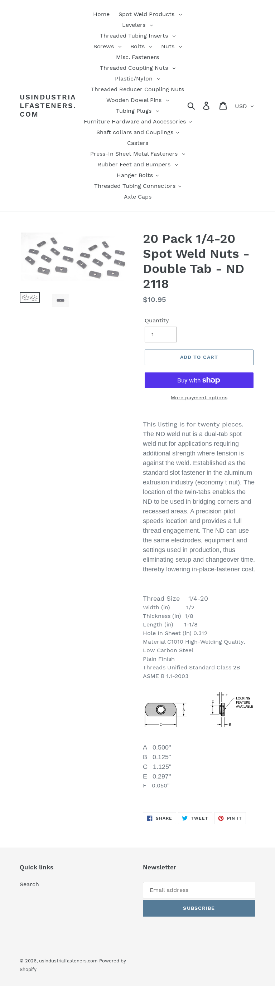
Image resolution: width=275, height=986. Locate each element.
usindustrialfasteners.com (48, 105)
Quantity (157, 320)
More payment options (199, 397)
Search (29, 884)
